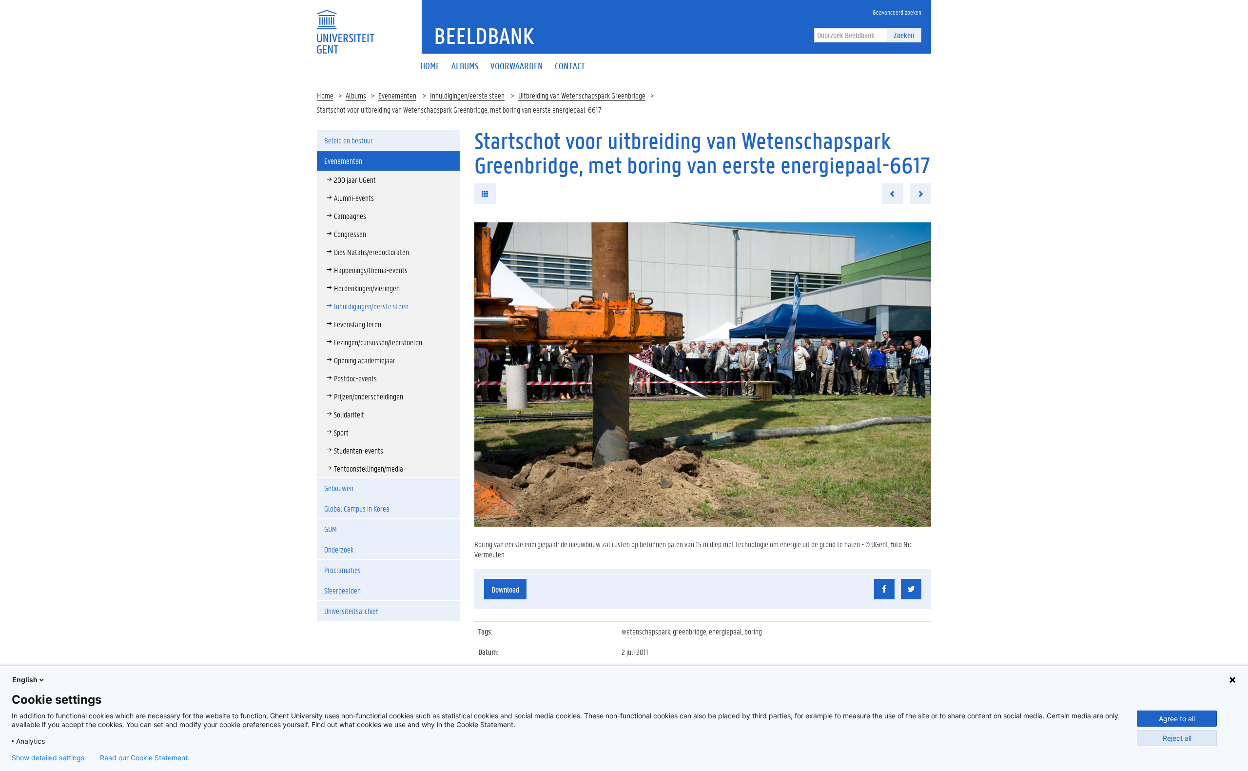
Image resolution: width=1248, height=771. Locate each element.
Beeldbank (484, 35)
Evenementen (397, 95)
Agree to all (1177, 718)
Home (325, 95)
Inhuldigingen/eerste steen (467, 95)
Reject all (1177, 738)
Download (505, 589)
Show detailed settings (48, 758)
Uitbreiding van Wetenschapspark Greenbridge (581, 95)
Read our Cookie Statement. (145, 758)
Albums (356, 95)
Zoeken (904, 35)
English (25, 679)
